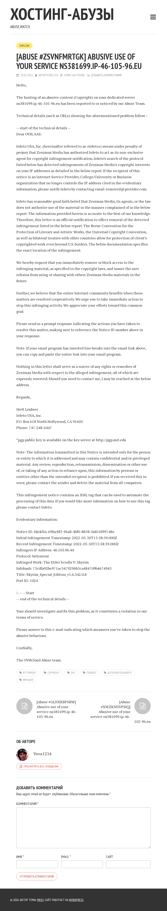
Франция (28, 680)
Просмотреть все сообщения (41, 766)
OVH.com (24, 46)
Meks (40, 900)
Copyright (53, 672)
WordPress (76, 900)
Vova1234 (52, 75)
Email (66, 856)
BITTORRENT (29, 672)
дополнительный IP (119, 672)
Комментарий (27, 803)
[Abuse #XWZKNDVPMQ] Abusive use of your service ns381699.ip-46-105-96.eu (120, 711)
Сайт (109, 856)
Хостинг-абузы (62, 13)
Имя (20, 856)
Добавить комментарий (106, 75)
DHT (73, 672)
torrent (91, 672)
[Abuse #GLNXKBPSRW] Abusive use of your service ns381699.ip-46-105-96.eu (57, 709)
